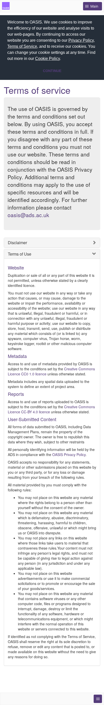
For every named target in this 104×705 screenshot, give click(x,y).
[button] (62, 59)
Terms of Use (19, 254)
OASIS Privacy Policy (69, 454)
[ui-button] (98, 699)
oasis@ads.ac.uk (28, 215)
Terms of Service (22, 46)
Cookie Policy (47, 58)
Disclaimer (17, 242)
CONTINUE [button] (52, 71)
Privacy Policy (81, 40)
